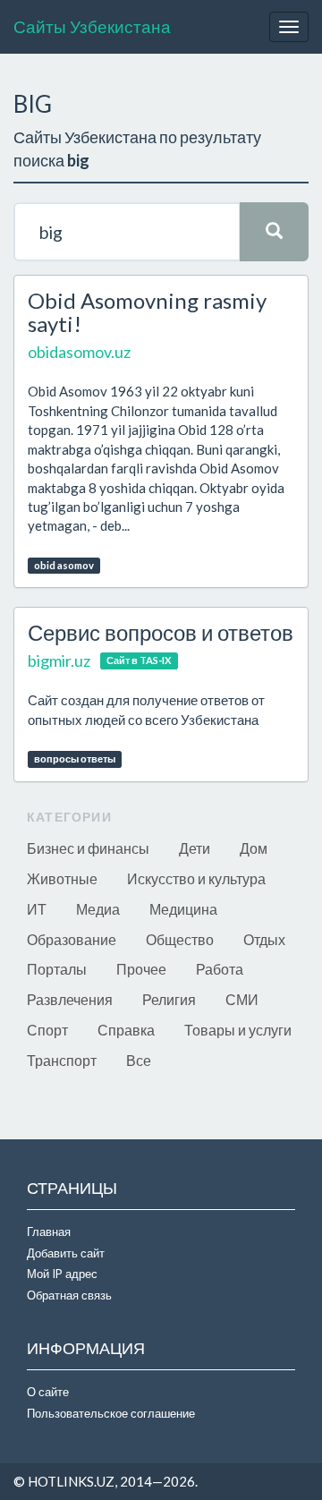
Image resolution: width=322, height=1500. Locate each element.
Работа (219, 968)
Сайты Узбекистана (92, 26)
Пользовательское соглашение (111, 1413)
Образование (71, 939)
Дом (253, 848)
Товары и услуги (238, 1029)
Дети (194, 848)
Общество (180, 939)
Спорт (47, 1029)
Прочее (141, 968)
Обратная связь (69, 1295)
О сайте (48, 1392)
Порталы (57, 968)
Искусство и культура (196, 878)
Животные (62, 878)
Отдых (264, 939)
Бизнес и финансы (88, 848)
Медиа (98, 908)
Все (138, 1060)
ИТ (37, 908)
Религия (169, 999)
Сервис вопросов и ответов (160, 632)
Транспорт (62, 1060)
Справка (126, 1029)
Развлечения (70, 999)
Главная (49, 1231)
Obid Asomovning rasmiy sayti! (147, 312)
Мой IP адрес (62, 1273)
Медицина (183, 908)
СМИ (241, 999)
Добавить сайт (66, 1253)
